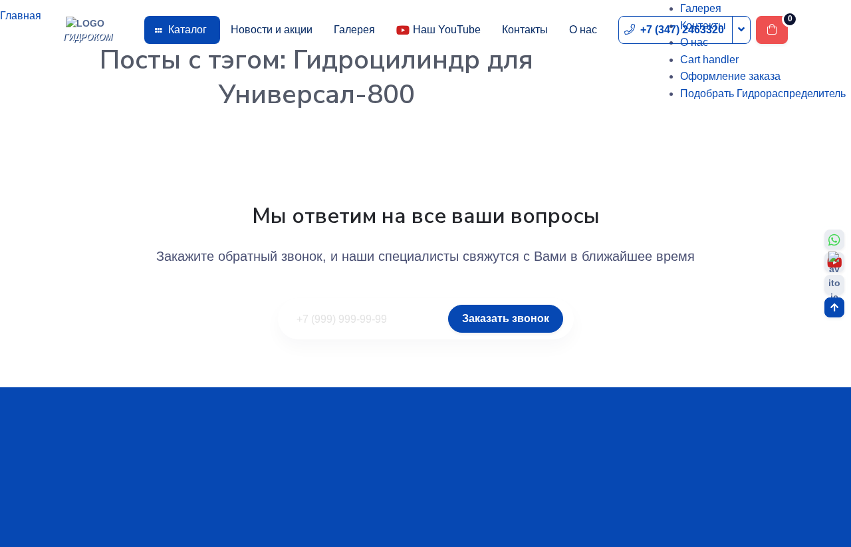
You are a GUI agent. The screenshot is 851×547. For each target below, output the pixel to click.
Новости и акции (271, 29)
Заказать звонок (505, 318)
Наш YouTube (447, 29)
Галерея (354, 29)
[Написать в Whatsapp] (834, 240)
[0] (772, 30)
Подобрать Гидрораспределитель (763, 93)
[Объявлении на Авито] (834, 285)
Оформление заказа (730, 76)
